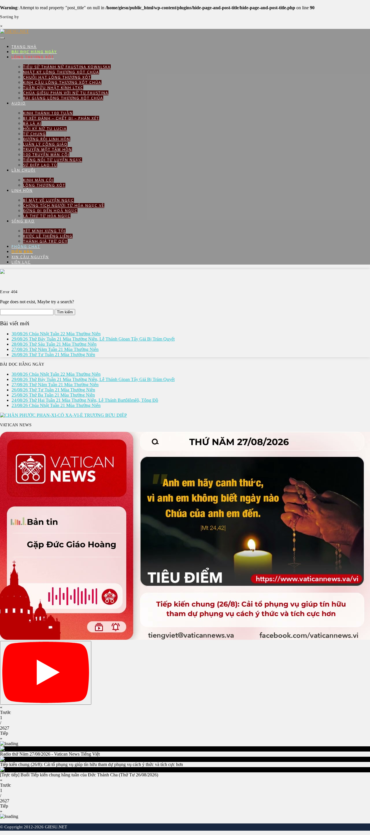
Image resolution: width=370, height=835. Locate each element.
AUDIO (19, 103)
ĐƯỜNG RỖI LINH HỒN (46, 139)
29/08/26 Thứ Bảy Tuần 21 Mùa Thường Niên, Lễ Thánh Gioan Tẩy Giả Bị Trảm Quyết (93, 338)
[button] (185, 710)
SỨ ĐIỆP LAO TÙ (40, 165)
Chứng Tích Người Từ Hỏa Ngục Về (63, 205)
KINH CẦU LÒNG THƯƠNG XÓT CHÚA (62, 82)
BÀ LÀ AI (32, 123)
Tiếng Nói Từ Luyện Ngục (52, 159)
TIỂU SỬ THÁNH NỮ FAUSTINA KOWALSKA (67, 66)
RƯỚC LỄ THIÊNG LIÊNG (48, 236)
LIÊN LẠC (21, 262)
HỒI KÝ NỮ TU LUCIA (45, 128)
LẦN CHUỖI (24, 170)
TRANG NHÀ (24, 46)
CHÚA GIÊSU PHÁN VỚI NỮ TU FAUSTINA (65, 92)
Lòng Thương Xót (44, 185)
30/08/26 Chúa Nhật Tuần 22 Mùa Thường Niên (56, 333)
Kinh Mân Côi (38, 180)
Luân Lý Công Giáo (45, 144)
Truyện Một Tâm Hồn (47, 149)
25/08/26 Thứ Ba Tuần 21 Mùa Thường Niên (53, 395)
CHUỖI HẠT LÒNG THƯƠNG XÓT (57, 77)
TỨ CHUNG (34, 133)
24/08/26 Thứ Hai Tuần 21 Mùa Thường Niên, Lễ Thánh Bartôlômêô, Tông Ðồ (85, 400)
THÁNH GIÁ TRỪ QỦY (45, 241)
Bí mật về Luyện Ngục (48, 200)
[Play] (45, 673)
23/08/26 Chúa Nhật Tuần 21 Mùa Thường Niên (56, 405)
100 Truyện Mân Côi (46, 154)
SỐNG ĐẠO (23, 221)
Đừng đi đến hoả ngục (50, 210)
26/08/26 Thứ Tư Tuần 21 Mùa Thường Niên (53, 354)
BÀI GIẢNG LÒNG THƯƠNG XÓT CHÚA (63, 98)
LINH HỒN (22, 190)
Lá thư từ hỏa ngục (47, 215)
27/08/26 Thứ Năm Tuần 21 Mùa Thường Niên (55, 349)
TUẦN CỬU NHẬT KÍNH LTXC (53, 87)
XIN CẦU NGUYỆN (30, 256)
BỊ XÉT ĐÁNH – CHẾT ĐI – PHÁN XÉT (61, 118)
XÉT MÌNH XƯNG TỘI (44, 230)
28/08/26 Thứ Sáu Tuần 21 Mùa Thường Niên (54, 344)
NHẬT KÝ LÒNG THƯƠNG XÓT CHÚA (61, 72)
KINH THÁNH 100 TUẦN (48, 113)
